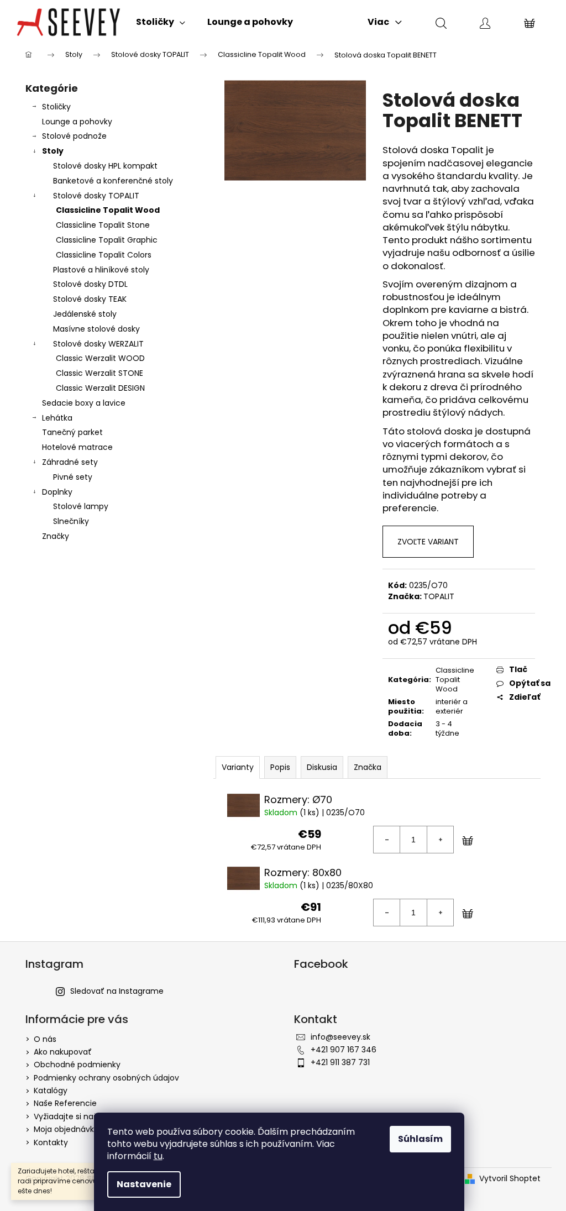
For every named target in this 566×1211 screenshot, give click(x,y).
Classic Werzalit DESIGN (100, 388)
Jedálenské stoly (85, 313)
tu (158, 1156)
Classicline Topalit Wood (108, 210)
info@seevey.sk (340, 1036)
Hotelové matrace (77, 447)
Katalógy (50, 1090)
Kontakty (51, 1142)
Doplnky (57, 491)
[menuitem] (160, 22)
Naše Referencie (65, 1103)
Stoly (53, 150)
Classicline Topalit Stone (103, 224)
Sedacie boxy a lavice (83, 402)
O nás (45, 1039)
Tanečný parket (72, 432)
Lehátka (57, 417)
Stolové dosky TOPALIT (96, 195)
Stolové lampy (80, 506)
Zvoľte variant (428, 541)
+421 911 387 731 (340, 1062)
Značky (55, 536)
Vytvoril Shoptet (510, 1178)
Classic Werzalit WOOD (100, 358)
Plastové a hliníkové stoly (101, 269)
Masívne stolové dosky (96, 328)
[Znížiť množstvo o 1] (387, 839)
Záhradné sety (70, 462)
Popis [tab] (280, 767)
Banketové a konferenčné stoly (113, 180)
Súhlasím (420, 1139)
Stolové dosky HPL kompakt (105, 165)
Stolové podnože (74, 135)
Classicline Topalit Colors (103, 254)
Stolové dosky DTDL (90, 284)
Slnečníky (71, 521)
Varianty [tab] (238, 767)
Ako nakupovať (63, 1051)
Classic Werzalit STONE (99, 373)
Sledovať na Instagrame (117, 991)
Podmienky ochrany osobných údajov (106, 1077)
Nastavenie (144, 1184)
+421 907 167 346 (343, 1049)
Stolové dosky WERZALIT (98, 343)
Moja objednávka (66, 1129)
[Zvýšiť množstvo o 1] (440, 839)
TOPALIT (438, 596)
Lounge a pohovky (77, 121)
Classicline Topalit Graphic (107, 239)
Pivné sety (72, 477)
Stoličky (56, 106)
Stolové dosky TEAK (90, 299)
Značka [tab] (367, 767)
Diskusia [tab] (322, 767)
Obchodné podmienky (77, 1064)
